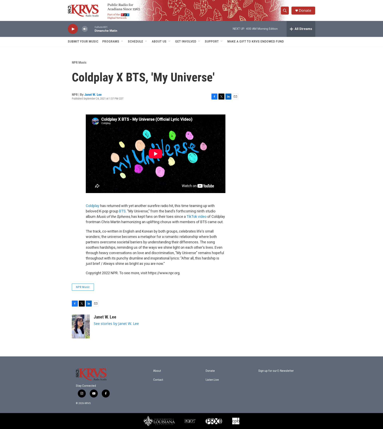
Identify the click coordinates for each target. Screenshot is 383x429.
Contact (158, 379)
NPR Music (79, 62)
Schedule (135, 41)
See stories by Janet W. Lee (116, 323)
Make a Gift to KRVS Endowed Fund (255, 41)
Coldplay (92, 206)
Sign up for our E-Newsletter (276, 370)
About (157, 370)
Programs (110, 41)
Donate (305, 10)
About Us (159, 41)
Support (212, 41)
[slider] (91, 29)
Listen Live (212, 379)
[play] (73, 29)
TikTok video (196, 216)
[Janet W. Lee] (81, 326)
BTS (122, 211)
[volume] (84, 29)
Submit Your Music (83, 41)
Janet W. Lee (93, 95)
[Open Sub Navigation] (122, 41)
